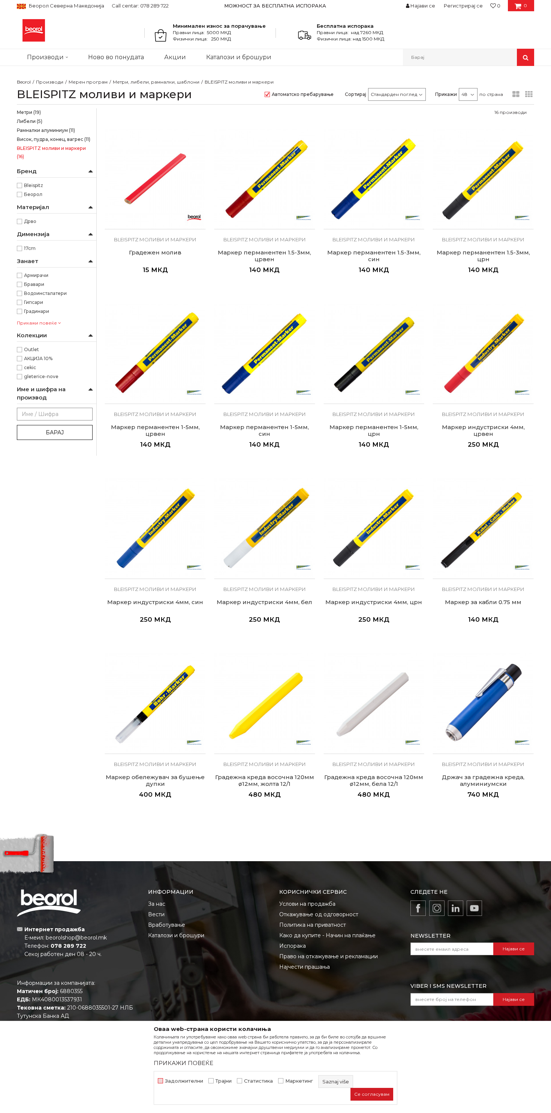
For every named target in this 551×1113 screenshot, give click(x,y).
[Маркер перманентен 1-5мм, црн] (374, 354)
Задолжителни (184, 1081)
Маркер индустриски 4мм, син (155, 602)
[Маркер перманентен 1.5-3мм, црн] (483, 179)
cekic (30, 367)
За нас (156, 904)
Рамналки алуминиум (46, 130)
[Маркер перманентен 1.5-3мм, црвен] (264, 179)
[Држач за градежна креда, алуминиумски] (483, 703)
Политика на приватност (312, 925)
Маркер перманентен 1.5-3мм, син (374, 256)
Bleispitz (33, 185)
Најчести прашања (304, 966)
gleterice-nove (41, 376)
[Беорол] (194, 217)
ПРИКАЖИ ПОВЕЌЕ (183, 1063)
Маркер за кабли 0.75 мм (483, 602)
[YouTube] (474, 908)
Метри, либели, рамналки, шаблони (156, 82)
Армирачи (36, 275)
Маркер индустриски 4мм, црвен (483, 430)
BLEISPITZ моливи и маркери (51, 152)
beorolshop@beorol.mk (76, 937)
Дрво (30, 221)
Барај (55, 432)
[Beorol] (33, 30)
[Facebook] (418, 908)
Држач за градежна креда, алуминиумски (483, 780)
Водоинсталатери (45, 293)
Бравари (34, 284)
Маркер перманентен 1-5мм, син (264, 430)
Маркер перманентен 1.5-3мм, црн (483, 256)
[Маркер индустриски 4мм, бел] (264, 528)
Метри (29, 112)
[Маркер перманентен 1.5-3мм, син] (374, 179)
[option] (275, 5)
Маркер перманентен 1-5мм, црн (373, 430)
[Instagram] (437, 908)
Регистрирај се (463, 6)
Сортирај (355, 94)
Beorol (24, 82)
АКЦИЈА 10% (38, 358)
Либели (29, 121)
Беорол (33, 194)
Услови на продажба (307, 904)
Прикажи (446, 94)
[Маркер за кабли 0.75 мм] (483, 528)
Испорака (292, 945)
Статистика (258, 1081)
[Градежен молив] (155, 179)
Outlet (31, 349)
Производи (49, 82)
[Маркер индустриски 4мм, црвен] (483, 354)
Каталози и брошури (176, 935)
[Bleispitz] (303, 217)
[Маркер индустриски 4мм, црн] (374, 528)
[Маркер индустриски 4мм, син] (155, 528)
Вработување (166, 925)
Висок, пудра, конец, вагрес (53, 139)
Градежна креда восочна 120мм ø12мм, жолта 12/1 (264, 780)
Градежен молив (155, 252)
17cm (30, 248)
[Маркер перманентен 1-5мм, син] (264, 354)
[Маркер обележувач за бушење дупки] (155, 703)
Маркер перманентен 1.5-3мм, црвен (264, 256)
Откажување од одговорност (318, 914)
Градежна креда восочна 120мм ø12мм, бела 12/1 (373, 780)
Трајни (224, 1081)
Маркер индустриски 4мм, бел (264, 602)
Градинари (36, 311)
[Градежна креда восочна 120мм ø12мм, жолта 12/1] (264, 703)
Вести (156, 914)
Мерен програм (88, 82)
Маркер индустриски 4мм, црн (373, 602)
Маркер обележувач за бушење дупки (155, 780)
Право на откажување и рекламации (328, 956)
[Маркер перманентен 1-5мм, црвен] (155, 354)
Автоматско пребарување (303, 94)
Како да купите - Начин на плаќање (327, 935)
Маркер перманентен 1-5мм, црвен (155, 430)
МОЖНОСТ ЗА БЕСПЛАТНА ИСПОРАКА (275, 6)
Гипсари (33, 302)
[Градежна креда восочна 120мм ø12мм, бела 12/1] (374, 703)
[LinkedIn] (455, 908)
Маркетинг (299, 1081)
